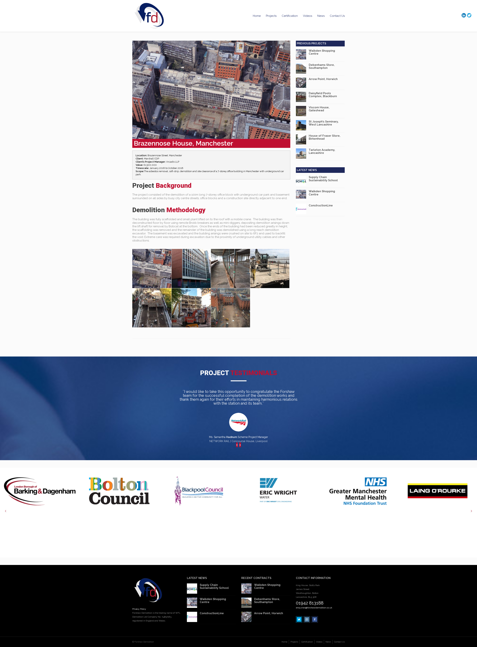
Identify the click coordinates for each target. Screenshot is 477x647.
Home (257, 16)
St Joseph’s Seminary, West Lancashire (324, 123)
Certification (290, 16)
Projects (271, 16)
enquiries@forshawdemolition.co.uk (314, 607)
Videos (307, 16)
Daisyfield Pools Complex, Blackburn (323, 95)
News (321, 16)
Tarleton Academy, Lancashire (322, 151)
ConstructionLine (321, 205)
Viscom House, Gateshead (319, 109)
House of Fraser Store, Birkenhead (324, 137)
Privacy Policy (139, 609)
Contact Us (337, 16)
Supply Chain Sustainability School (323, 178)
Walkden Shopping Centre (322, 52)
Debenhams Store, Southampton (322, 66)
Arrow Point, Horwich (323, 79)
